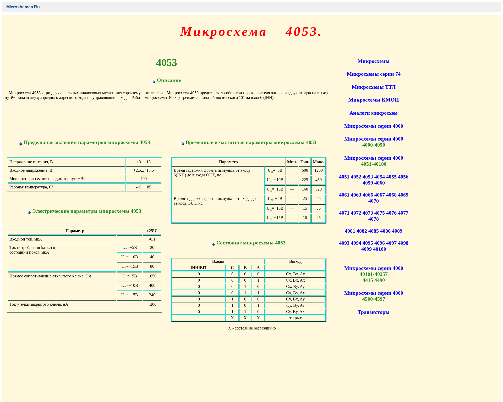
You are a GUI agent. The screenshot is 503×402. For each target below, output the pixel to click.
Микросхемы (374, 61)
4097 (391, 243)
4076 (391, 213)
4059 (368, 183)
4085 (373, 231)
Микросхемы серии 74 (374, 74)
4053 (368, 177)
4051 (344, 177)
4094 (356, 243)
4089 (397, 231)
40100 (379, 249)
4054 (379, 177)
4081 (350, 231)
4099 (366, 249)
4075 (379, 213)
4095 (368, 243)
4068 (391, 195)
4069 (403, 195)
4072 (356, 213)
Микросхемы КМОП (373, 100)
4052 (356, 177)
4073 (368, 213)
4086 (385, 231)
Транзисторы (374, 312)
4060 (379, 183)
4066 (368, 195)
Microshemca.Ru (23, 7)
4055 (391, 177)
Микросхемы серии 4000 (373, 126)
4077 (403, 213)
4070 (373, 201)
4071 (344, 213)
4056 (403, 177)
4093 (344, 243)
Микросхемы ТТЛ (374, 87)
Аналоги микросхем (373, 113)
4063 (356, 195)
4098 (403, 243)
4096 (379, 243)
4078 (373, 219)
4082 (362, 231)
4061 (344, 195)
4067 (379, 195)
